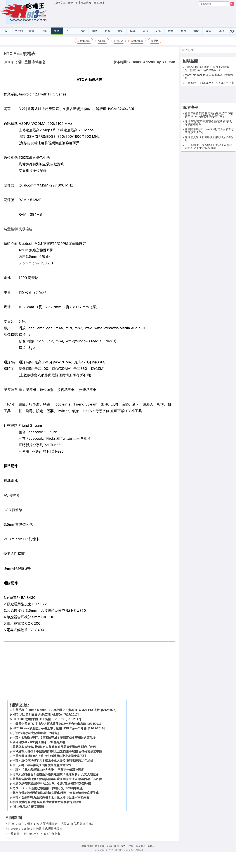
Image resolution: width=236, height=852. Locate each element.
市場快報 (86, 2)
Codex (102, 40)
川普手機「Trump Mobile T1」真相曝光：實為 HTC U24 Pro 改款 (56, 709)
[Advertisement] (144, 15)
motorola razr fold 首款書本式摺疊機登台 (35, 828)
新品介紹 (73, 2)
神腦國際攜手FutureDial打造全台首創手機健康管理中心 (209, 130)
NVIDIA (118, 40)
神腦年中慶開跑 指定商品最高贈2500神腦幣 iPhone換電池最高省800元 (209, 114)
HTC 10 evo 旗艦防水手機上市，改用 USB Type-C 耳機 (49, 728)
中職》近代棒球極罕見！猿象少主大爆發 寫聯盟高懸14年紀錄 (53, 760)
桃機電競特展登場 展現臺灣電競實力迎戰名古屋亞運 (47, 802)
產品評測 (98, 2)
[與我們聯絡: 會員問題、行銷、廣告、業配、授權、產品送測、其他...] (118, 845)
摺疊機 (155, 40)
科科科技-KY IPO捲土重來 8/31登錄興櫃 (39, 742)
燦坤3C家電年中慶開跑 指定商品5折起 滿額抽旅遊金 (208, 122)
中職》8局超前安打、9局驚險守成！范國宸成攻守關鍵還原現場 (54, 737)
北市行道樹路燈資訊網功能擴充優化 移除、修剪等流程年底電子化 (56, 792)
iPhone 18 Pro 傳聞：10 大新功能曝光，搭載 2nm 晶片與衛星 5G (50, 823)
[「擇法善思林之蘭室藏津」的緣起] (36, 733)
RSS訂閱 (188, 50)
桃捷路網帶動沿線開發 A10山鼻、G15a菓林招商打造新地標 (52, 783)
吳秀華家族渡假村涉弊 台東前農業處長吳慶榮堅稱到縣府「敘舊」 (56, 746)
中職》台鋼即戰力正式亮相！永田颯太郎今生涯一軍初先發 (51, 797)
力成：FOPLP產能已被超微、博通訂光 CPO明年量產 (48, 788)
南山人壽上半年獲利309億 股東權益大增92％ (42, 765)
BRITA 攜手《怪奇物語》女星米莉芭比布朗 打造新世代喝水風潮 (208, 146)
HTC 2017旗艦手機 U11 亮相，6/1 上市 (38, 719)
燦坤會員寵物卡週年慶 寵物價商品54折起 (209, 138)
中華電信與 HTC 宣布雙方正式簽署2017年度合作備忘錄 (49, 723)
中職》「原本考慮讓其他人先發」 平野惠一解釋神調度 (48, 769)
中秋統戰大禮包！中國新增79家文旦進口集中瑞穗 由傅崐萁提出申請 (57, 751)
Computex (84, 40)
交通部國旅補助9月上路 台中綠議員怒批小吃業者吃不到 (49, 755)
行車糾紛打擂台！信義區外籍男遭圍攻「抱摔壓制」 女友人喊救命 (56, 774)
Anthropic (137, 40)
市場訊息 (38, 62)
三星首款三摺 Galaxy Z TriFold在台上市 (34, 834)
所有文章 (60, 2)
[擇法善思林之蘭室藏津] (28, 806)
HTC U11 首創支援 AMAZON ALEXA (37, 714)
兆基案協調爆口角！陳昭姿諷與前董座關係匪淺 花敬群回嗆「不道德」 (59, 779)
